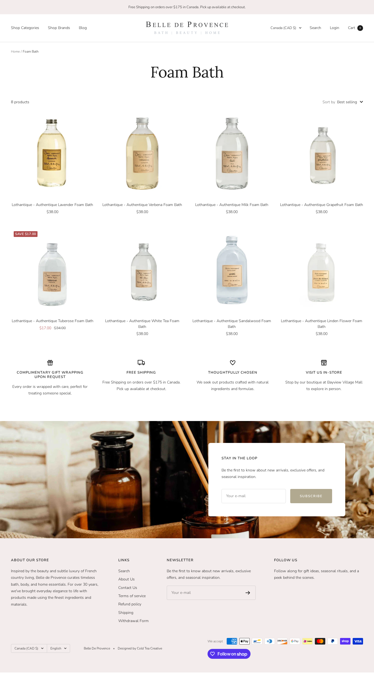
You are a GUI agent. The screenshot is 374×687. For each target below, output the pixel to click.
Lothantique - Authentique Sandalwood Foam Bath (231, 323)
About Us (126, 579)
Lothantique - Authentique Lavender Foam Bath (52, 204)
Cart (354, 27)
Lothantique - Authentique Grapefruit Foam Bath (321, 204)
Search (315, 27)
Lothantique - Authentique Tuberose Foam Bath (52, 321)
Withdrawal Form (133, 620)
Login (334, 27)
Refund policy (129, 604)
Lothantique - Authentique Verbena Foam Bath (142, 204)
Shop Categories (25, 27)
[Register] (248, 593)
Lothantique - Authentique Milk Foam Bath (231, 204)
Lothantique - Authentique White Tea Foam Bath (142, 323)
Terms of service (132, 596)
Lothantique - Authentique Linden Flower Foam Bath (321, 323)
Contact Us (127, 587)
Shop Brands (59, 27)
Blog (83, 27)
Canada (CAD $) (283, 27)
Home (15, 51)
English (55, 648)
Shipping (125, 612)
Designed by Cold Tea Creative (140, 648)
